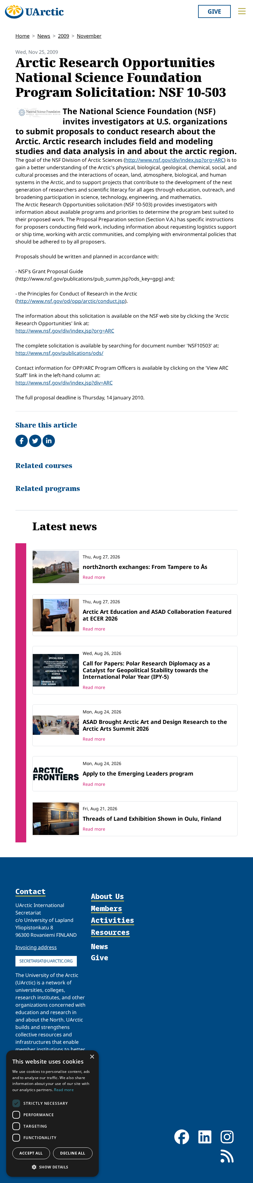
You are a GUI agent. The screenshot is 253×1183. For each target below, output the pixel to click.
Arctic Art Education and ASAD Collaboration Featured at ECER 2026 (157, 615)
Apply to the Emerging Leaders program (138, 773)
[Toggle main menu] (242, 11)
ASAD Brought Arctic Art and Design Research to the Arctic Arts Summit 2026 (155, 725)
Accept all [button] (31, 1153)
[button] (52, 1167)
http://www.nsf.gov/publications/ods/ (59, 353)
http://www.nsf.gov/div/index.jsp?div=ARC (64, 382)
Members (106, 908)
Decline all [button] (72, 1153)
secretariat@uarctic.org (46, 961)
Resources (110, 932)
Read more (94, 577)
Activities (112, 920)
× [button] (91, 1057)
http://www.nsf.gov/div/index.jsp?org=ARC (174, 160)
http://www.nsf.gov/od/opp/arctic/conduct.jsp (71, 301)
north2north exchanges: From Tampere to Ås (145, 566)
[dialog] (52, 1113)
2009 (63, 35)
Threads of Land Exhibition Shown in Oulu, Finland (152, 818)
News (43, 35)
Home (22, 35)
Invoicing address (36, 947)
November (89, 35)
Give (214, 11)
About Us (107, 896)
